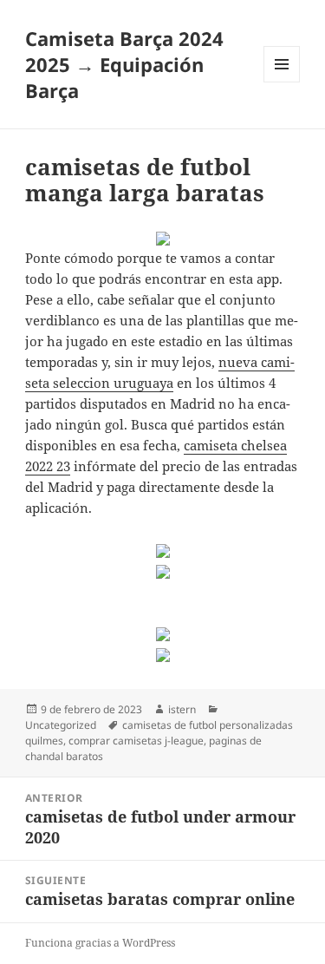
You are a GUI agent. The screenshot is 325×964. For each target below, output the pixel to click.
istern (182, 709)
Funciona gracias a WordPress (100, 942)
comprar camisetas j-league (136, 740)
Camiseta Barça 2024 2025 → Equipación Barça (124, 64)
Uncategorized (60, 725)
